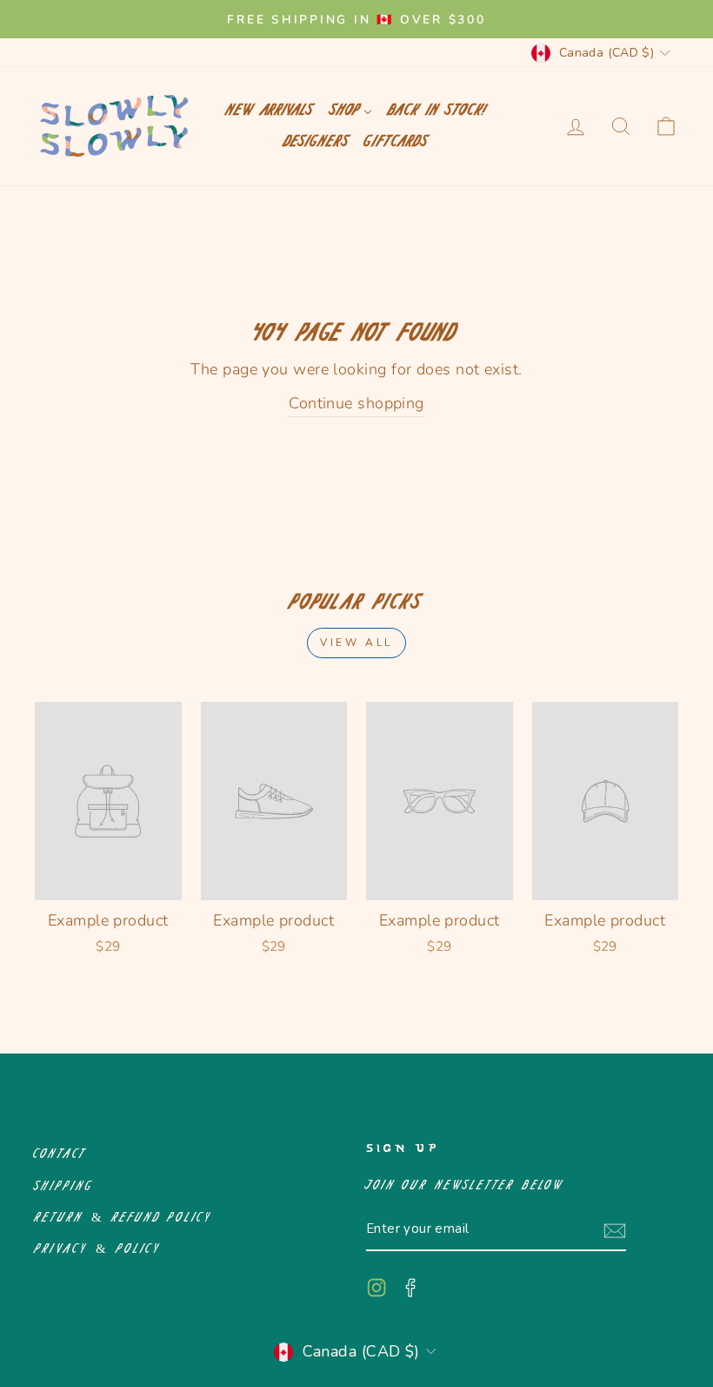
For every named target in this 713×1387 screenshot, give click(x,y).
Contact (61, 1154)
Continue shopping (356, 403)
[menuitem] (269, 110)
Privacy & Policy (98, 1249)
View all (356, 643)
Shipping (64, 1186)
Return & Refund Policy (123, 1217)
